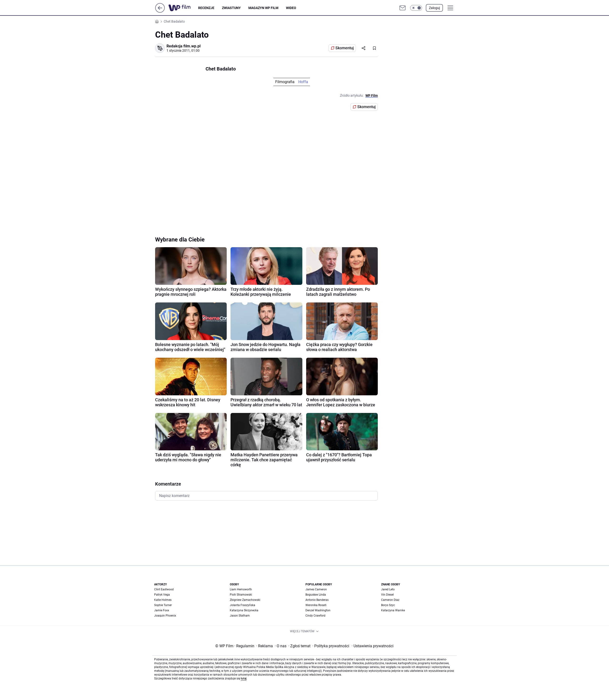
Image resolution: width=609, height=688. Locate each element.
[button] (416, 8)
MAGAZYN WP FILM (263, 8)
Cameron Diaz (390, 600)
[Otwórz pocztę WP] (402, 8)
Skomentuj (344, 48)
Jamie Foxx (161, 610)
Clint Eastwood (164, 589)
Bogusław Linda (315, 594)
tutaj (243, 678)
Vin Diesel (387, 594)
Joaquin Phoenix (165, 615)
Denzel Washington (317, 610)
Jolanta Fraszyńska (242, 605)
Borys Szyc (388, 605)
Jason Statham (240, 615)
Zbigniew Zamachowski (245, 600)
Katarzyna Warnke (393, 610)
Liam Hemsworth (241, 589)
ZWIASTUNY (231, 8)
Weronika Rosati (315, 605)
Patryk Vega (162, 594)
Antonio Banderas (317, 600)
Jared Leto (388, 589)
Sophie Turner (163, 605)
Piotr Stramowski (241, 594)
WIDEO (291, 8)
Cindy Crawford (315, 615)
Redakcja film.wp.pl (184, 46)
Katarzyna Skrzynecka (244, 610)
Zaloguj (434, 8)
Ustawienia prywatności (372, 646)
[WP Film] (183, 8)
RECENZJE (206, 8)
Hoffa (303, 82)
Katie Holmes (163, 600)
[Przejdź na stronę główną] (160, 11)
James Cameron (316, 589)
